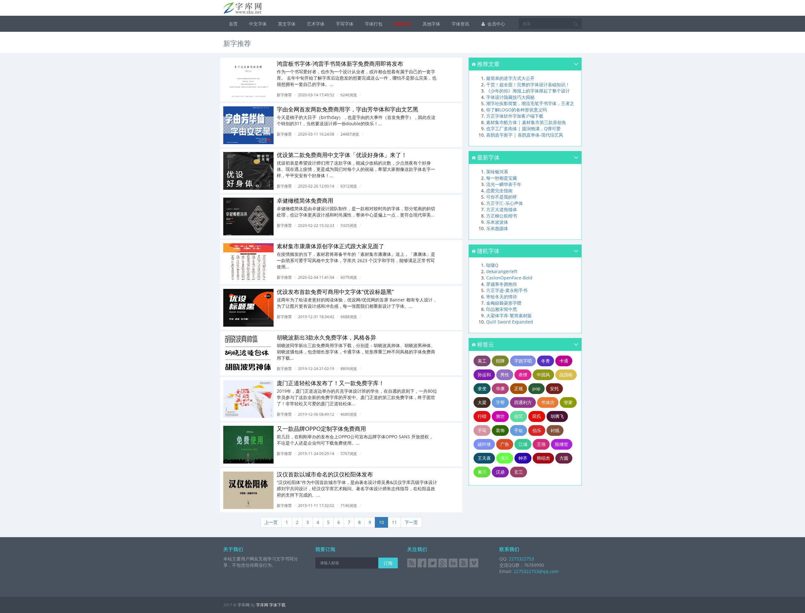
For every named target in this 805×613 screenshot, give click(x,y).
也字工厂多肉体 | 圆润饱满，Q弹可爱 (523, 129)
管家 (568, 402)
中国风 (543, 375)
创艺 (518, 416)
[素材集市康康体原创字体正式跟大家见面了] (248, 262)
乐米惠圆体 (497, 228)
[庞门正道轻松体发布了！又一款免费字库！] (248, 399)
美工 (482, 361)
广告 (504, 444)
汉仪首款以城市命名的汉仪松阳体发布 (325, 474)
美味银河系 (497, 172)
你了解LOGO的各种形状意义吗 (516, 110)
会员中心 (495, 24)
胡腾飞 (557, 416)
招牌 (500, 361)
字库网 (262, 605)
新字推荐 (284, 95)
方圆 (563, 458)
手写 (482, 430)
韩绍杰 (543, 458)
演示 (504, 458)
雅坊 (500, 416)
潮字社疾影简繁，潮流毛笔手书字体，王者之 (530, 103)
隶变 (482, 388)
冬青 (545, 361)
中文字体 (258, 24)
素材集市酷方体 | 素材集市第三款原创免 (526, 122)
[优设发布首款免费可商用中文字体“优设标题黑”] (248, 308)
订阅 (388, 563)
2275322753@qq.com (536, 571)
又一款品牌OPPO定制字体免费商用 (321, 428)
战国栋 (566, 375)
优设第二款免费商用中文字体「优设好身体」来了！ (342, 155)
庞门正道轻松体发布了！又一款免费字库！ (330, 383)
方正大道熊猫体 (501, 209)
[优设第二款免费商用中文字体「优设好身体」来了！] (248, 171)
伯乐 (536, 430)
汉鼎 (500, 472)
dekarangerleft (501, 271)
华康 (500, 388)
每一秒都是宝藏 (501, 178)
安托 (554, 388)
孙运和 (484, 375)
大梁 (482, 402)
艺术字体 (316, 24)
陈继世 (561, 444)
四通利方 (523, 402)
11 (394, 522)
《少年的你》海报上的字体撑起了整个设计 (528, 91)
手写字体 (344, 24)
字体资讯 (460, 24)
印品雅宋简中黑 (501, 309)
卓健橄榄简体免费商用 (305, 200)
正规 (518, 388)
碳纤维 (484, 444)
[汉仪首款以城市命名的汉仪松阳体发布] (248, 490)
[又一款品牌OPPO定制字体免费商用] (248, 445)
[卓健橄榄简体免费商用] (248, 216)
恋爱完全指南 (499, 191)
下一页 (411, 522)
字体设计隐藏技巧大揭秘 (510, 97)
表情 (523, 375)
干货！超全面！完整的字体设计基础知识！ (528, 84)
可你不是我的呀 (501, 197)
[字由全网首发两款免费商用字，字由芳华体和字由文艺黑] (248, 125)
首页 (233, 24)
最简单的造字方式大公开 (510, 78)
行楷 (482, 416)
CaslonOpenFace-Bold (509, 278)
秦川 (482, 472)
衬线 (555, 430)
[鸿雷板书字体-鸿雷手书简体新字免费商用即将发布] (248, 79)
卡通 (563, 361)
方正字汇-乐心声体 (504, 203)
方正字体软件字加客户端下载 (514, 116)
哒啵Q (492, 265)
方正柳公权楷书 (501, 216)
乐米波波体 (497, 222)
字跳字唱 (523, 361)
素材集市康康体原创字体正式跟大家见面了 (330, 246)
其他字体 (431, 24)
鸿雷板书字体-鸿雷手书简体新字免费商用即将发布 (340, 63)
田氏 (536, 416)
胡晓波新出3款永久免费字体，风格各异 (326, 337)
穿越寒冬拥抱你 (501, 284)
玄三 (518, 472)
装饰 (500, 430)
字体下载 (277, 605)
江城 (523, 444)
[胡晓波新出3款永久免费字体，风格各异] (248, 353)
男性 (504, 375)
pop (536, 388)
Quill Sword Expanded (509, 322)
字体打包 (373, 24)
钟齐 (523, 458)
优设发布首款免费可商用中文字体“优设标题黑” (335, 291)
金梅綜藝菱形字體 (503, 303)
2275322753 (521, 559)
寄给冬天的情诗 (501, 297)
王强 (541, 444)
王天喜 (484, 458)
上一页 (271, 522)
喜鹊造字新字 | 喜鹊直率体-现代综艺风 (524, 135)
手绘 (518, 430)
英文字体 (287, 24)
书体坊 (547, 402)
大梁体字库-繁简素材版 (509, 315)
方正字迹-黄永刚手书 (506, 290)
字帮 (500, 402)
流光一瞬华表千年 (503, 184)
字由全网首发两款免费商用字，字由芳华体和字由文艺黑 (347, 109)
